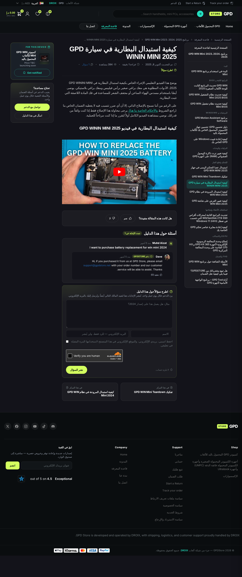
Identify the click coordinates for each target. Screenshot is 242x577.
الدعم (174, 3)
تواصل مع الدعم (32, 107)
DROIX (53, 3)
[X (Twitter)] (7, 426)
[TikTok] (44, 426)
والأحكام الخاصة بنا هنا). (143, 110)
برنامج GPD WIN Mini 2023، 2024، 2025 (167, 39)
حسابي (179, 461)
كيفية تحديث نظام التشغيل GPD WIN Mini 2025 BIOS (208, 96)
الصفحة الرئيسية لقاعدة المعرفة (210, 47)
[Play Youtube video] (119, 172)
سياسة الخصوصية (173, 505)
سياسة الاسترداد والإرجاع (169, 519)
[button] (14, 14)
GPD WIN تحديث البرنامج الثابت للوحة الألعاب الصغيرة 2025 (210, 87)
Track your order (172, 490)
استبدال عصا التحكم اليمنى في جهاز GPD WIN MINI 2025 (209, 169)
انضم (12, 465)
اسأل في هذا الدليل (32, 115)
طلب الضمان (175, 476)
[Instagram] (25, 426)
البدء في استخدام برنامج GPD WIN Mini (209, 73)
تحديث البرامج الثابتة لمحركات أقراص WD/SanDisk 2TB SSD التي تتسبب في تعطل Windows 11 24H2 (208, 218)
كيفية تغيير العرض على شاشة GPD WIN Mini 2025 (209, 202)
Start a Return (174, 483)
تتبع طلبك (177, 469)
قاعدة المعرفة (201, 39)
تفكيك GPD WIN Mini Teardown (209, 176)
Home (123, 454)
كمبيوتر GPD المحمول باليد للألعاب (219, 454)
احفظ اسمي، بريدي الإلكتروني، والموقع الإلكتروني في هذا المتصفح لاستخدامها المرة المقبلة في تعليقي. (122, 343)
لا (110, 218)
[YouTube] (35, 426)
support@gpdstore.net (97, 265)
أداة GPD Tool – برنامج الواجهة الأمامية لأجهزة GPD (211, 281)
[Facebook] (16, 426)
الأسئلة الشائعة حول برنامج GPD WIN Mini (208, 263)
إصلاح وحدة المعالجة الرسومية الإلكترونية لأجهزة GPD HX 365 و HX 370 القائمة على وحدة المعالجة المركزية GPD (208, 246)
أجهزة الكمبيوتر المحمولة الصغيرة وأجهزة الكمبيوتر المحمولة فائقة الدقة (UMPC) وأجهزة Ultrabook (215, 465)
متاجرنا (179, 454)
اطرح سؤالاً (167, 70)
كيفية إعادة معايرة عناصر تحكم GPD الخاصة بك (208, 229)
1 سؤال (85, 64)
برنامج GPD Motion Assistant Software (211, 119)
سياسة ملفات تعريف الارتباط (166, 498)
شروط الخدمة (175, 512)
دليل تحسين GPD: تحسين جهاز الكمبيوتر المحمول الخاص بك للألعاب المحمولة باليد (208, 129)
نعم (125, 218)
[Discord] (53, 426)
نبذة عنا (123, 475)
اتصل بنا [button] (90, 26)
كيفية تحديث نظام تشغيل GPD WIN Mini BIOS (208, 105)
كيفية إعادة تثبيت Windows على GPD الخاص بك (210, 140)
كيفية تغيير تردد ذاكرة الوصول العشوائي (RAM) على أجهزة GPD (209, 155)
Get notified (34, 72)
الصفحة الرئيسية (222, 39)
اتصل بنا (122, 482)
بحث (200, 14)
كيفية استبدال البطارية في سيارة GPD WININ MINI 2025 (207, 184)
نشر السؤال (76, 369)
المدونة (123, 461)
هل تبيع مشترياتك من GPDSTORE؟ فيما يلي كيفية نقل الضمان (209, 272)
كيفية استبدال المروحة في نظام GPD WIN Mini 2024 (208, 193)
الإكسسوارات (230, 476)
